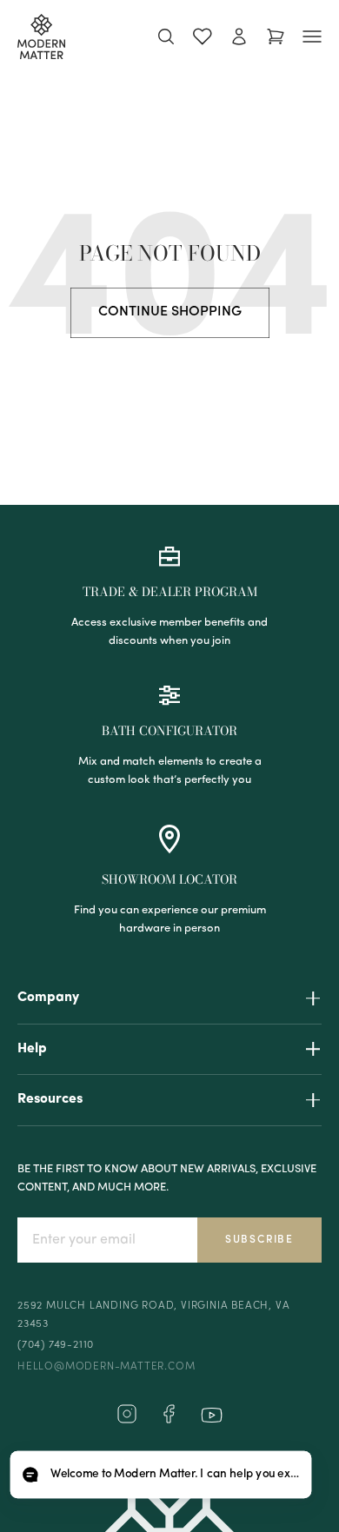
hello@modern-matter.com (106, 1367)
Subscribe (259, 1240)
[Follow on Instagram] (126, 1421)
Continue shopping (170, 312)
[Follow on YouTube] (211, 1415)
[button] (160, 1475)
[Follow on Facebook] (168, 1421)
